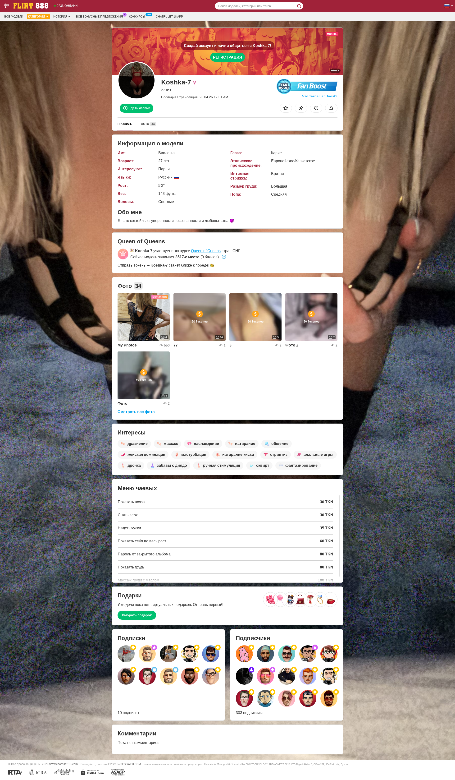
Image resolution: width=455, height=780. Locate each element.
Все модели (13, 16)
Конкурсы (137, 16)
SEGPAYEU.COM (130, 764)
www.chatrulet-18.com (63, 764)
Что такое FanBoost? (319, 96)
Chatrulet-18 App (169, 16)
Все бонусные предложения (99, 16)
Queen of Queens (206, 251)
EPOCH (113, 764)
